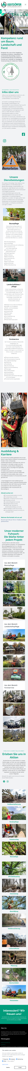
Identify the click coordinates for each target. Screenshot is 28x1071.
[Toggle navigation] (25, 5)
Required (5, 1059)
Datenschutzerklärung (5, 1042)
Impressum (3, 1044)
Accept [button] (20, 1067)
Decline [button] (8, 1067)
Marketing (20, 1059)
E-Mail (19, 1019)
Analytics (12, 1059)
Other (4, 1061)
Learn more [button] (5, 1064)
